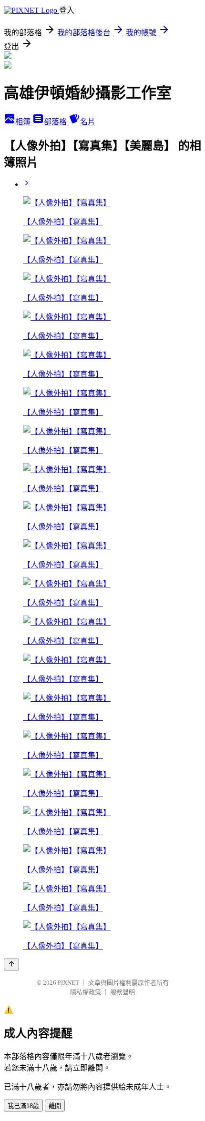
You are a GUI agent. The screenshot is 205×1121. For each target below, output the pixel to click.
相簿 (23, 122)
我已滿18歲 (23, 1106)
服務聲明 (122, 992)
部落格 (56, 122)
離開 (55, 1106)
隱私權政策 (85, 992)
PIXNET (68, 982)
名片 (87, 122)
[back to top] (11, 964)
